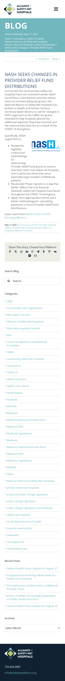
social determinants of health (24, 521)
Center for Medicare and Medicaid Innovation (27, 343)
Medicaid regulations (19, 433)
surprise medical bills (19, 528)
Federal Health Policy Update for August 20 (32, 606)
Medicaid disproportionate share (26, 420)
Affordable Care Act (18, 315)
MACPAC (12, 406)
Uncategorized (15, 542)
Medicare (12, 440)
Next (55, 59)
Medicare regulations (19, 460)
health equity (14, 393)
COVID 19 (36, 224)
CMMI (10, 352)
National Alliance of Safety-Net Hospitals (30, 226)
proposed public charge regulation (27, 494)
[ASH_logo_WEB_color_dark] (17, 4)
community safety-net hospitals (25, 359)
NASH (44, 224)
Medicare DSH (15, 454)
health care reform (18, 386)
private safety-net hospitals (23, 487)
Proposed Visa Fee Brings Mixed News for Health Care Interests (31, 577)
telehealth (13, 535)
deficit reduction (16, 379)
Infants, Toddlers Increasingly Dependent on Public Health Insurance (31, 597)
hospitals (12, 399)
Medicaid (12, 413)
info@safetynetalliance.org (20, 673)
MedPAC (12, 467)
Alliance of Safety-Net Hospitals (25, 321)
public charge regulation (21, 501)
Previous (44, 59)
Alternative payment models (23, 328)
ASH (9, 335)
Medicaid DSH (15, 426)
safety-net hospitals (23, 230)
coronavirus (25, 224)
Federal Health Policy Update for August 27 (32, 568)
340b (9, 301)
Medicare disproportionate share (26, 447)
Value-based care (17, 548)
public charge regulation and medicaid (29, 508)
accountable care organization (25, 308)
